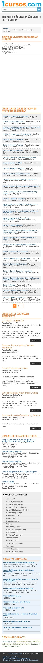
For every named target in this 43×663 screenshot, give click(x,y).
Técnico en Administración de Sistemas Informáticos (18, 346)
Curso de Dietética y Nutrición (14, 297)
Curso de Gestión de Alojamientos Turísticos (20, 392)
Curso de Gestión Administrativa (15, 264)
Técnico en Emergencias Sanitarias (15, 116)
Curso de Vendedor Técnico (13, 145)
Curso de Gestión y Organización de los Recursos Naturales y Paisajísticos (21, 279)
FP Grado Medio (21, 642)
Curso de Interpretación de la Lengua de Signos (19, 472)
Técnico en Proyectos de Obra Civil (15, 251)
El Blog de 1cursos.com (29, 660)
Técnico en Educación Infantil (13, 122)
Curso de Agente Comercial (13, 139)
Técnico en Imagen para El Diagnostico (17, 134)
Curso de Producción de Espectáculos (16, 258)
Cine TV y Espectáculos (9, 642)
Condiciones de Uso (10, 657)
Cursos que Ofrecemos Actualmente (16, 658)
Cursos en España (15, 654)
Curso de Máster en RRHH (12, 163)
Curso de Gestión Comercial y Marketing (17, 271)
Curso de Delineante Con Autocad (15, 290)
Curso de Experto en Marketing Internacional (19, 244)
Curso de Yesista (8, 482)
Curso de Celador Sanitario (13, 225)
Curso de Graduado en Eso (13, 320)
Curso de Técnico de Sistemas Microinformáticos (21, 186)
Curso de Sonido (9, 285)
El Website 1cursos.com (11, 660)
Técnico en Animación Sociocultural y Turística (21, 415)
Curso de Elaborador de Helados (15, 368)
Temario (35, 340)
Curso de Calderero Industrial (14, 199)
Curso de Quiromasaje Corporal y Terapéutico (19, 179)
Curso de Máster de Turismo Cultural (16, 174)
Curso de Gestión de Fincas (13, 150)
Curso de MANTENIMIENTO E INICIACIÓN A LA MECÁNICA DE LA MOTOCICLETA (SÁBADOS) (19, 440)
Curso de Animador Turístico (13, 168)
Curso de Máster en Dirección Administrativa (19, 157)
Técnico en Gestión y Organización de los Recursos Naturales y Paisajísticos (21, 128)
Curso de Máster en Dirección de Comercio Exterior (21, 642)
